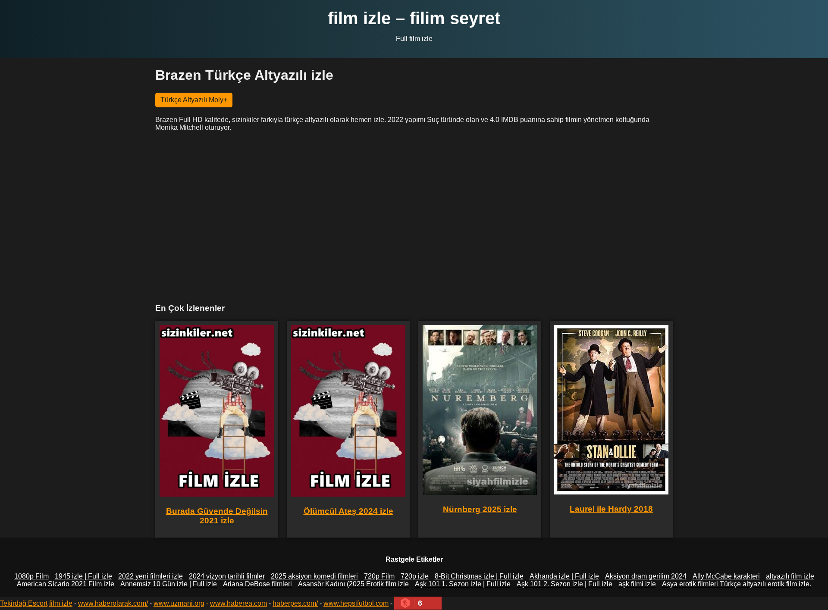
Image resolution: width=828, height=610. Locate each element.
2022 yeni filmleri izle (150, 576)
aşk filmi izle (637, 584)
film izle (60, 603)
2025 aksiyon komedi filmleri (314, 576)
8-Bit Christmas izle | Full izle (479, 576)
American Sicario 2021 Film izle (65, 584)
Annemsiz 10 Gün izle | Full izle (168, 584)
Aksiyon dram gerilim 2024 (646, 576)
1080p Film (31, 576)
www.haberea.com (238, 603)
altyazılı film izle (790, 576)
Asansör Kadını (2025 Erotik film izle (353, 584)
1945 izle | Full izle (83, 576)
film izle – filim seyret (414, 18)
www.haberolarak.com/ (113, 603)
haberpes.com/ (295, 603)
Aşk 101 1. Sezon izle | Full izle (463, 584)
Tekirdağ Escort (23, 603)
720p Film (379, 576)
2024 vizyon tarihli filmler (227, 576)
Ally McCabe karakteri (726, 576)
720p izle (415, 576)
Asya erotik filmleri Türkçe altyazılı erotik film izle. (736, 584)
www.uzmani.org (179, 603)
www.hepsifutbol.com (356, 603)
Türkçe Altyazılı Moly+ (193, 99)
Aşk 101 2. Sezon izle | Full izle (564, 584)
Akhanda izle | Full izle (564, 576)
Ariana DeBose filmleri (257, 584)
